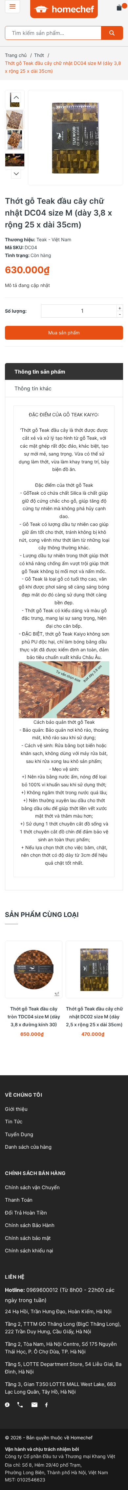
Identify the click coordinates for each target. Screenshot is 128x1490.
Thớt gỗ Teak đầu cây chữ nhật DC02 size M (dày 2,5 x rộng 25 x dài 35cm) (94, 1016)
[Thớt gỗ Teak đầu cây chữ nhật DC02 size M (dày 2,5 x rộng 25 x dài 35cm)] (94, 969)
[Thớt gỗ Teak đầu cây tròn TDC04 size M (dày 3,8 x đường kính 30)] (33, 969)
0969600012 (43, 1290)
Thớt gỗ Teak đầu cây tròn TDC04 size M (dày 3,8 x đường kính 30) (34, 1016)
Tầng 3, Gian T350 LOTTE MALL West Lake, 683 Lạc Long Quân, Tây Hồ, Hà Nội (60, 1388)
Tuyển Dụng (19, 1134)
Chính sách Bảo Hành (29, 1225)
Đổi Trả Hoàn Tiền (26, 1213)
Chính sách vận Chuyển (32, 1187)
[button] (16, 97)
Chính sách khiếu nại (29, 1250)
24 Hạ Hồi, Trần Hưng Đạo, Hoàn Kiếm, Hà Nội (58, 1311)
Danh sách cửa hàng (28, 1147)
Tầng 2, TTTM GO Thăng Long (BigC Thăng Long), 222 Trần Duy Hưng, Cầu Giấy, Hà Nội (63, 1328)
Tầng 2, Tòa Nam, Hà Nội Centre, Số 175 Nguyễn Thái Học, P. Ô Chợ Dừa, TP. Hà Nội (61, 1348)
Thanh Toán (18, 1200)
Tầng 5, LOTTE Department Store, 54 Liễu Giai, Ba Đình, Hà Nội (63, 1368)
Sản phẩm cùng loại (42, 915)
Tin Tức (13, 1121)
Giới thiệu (16, 1109)
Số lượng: (16, 311)
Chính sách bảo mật (28, 1238)
